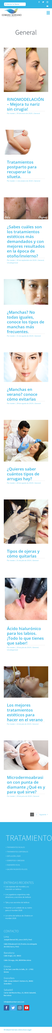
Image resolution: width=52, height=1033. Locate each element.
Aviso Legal (27, 1030)
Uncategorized (12, 263)
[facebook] (39, 2)
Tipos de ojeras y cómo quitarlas (23, 553)
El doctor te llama (12, 4)
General (37, 113)
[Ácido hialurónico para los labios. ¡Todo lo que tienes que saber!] (26, 599)
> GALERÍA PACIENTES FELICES (16, 869)
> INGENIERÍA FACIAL (13, 865)
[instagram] (47, 2)
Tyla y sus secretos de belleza (17, 902)
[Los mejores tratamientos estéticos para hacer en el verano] (26, 682)
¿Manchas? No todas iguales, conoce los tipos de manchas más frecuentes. (25, 321)
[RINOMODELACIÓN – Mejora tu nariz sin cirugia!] (26, 70)
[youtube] (47, 6)
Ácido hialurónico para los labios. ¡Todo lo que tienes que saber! (25, 636)
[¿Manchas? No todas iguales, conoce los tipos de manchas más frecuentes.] (26, 292)
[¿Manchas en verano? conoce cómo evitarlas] (26, 367)
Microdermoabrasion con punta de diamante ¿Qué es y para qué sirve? (26, 784)
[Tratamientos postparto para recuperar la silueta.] (26, 142)
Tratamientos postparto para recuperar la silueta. (22, 169)
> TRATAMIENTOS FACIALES (15, 847)
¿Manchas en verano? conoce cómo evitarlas (22, 394)
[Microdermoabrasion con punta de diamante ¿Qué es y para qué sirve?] (26, 755)
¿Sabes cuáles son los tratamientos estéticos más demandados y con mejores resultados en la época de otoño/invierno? (26, 241)
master (12, 113)
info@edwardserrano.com (14, 1002)
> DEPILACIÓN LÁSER (13, 856)
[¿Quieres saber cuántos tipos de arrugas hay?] (26, 441)
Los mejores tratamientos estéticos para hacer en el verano (25, 712)
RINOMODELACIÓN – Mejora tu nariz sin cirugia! (25, 104)
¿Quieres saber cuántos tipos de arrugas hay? (23, 473)
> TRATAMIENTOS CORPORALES (17, 852)
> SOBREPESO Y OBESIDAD (15, 860)
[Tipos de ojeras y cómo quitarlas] (26, 521)
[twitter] (43, 2)
